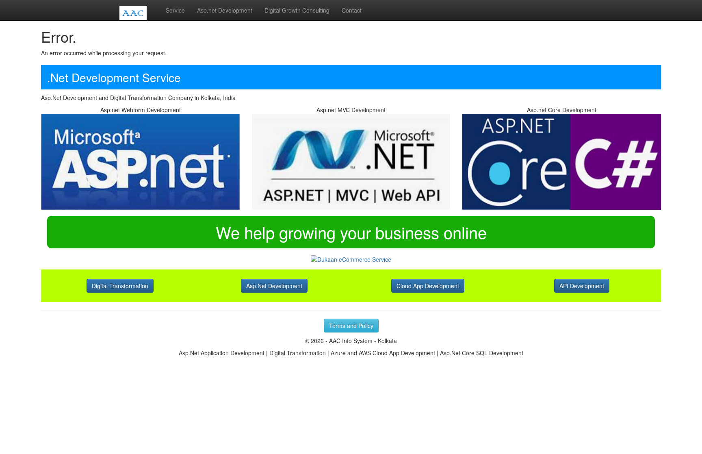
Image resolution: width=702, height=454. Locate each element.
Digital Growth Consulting (296, 10)
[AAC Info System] (136, 10)
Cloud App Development (427, 286)
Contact (352, 10)
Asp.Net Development (274, 286)
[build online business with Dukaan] (351, 258)
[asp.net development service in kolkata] (351, 161)
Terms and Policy (351, 325)
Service (175, 10)
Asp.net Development (224, 10)
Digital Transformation (120, 286)
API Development (581, 286)
